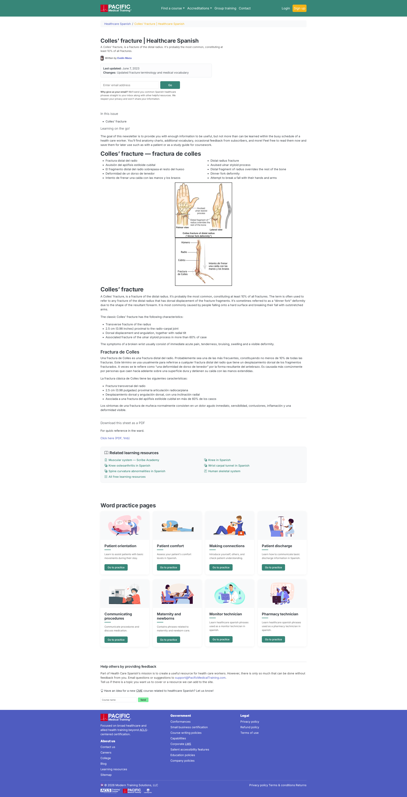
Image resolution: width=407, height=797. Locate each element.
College (105, 758)
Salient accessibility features (189, 749)
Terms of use (249, 732)
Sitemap (106, 774)
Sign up (299, 8)
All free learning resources (127, 476)
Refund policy (249, 727)
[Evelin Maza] (102, 58)
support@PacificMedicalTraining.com (200, 677)
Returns (301, 785)
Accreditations (198, 8)
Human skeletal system (224, 471)
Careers (105, 752)
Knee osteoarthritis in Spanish (129, 465)
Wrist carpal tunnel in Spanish (228, 465)
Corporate (180, 744)
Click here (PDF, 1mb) (115, 438)
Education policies (182, 755)
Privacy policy (249, 721)
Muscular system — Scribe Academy (134, 460)
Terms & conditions (282, 785)
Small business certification (189, 727)
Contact (245, 8)
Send (143, 699)
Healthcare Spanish (117, 23)
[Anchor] (202, 40)
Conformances (180, 721)
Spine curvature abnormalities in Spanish (137, 471)
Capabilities (178, 738)
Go (170, 85)
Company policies (182, 760)
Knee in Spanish (219, 460)
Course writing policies (186, 732)
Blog (103, 763)
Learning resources (113, 769)
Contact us (107, 747)
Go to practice (116, 567)
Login (286, 8)
